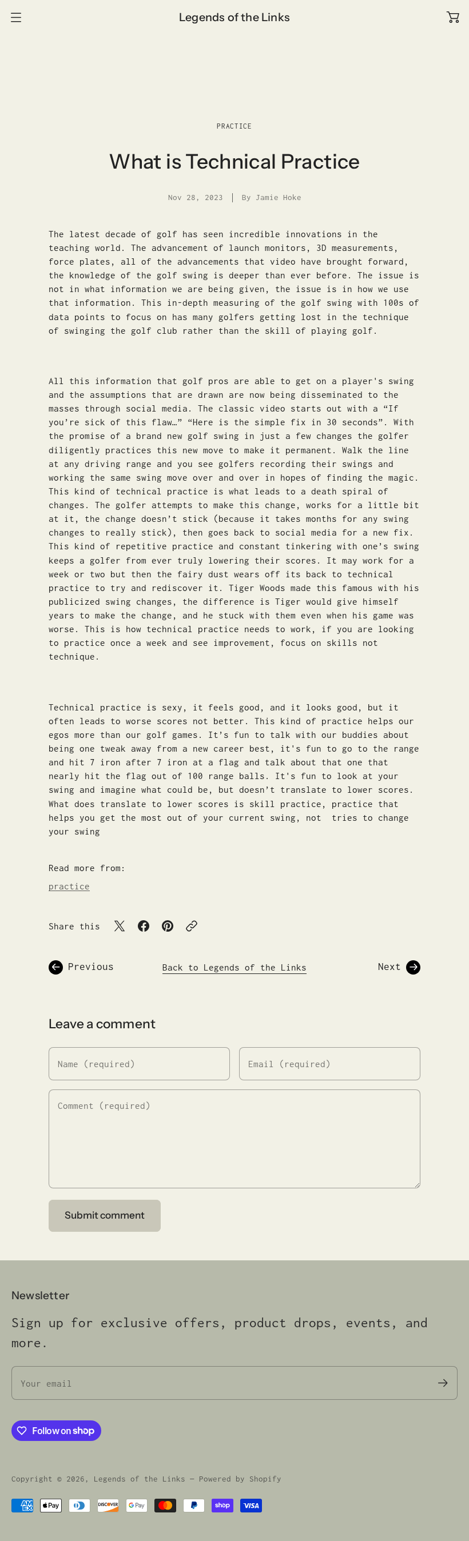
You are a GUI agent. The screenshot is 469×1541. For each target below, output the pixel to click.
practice (234, 126)
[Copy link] (191, 926)
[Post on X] (119, 926)
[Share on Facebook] (143, 926)
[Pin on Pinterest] (167, 926)
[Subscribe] (443, 1383)
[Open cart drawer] (453, 17)
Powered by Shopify (240, 1478)
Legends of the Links (139, 1478)
